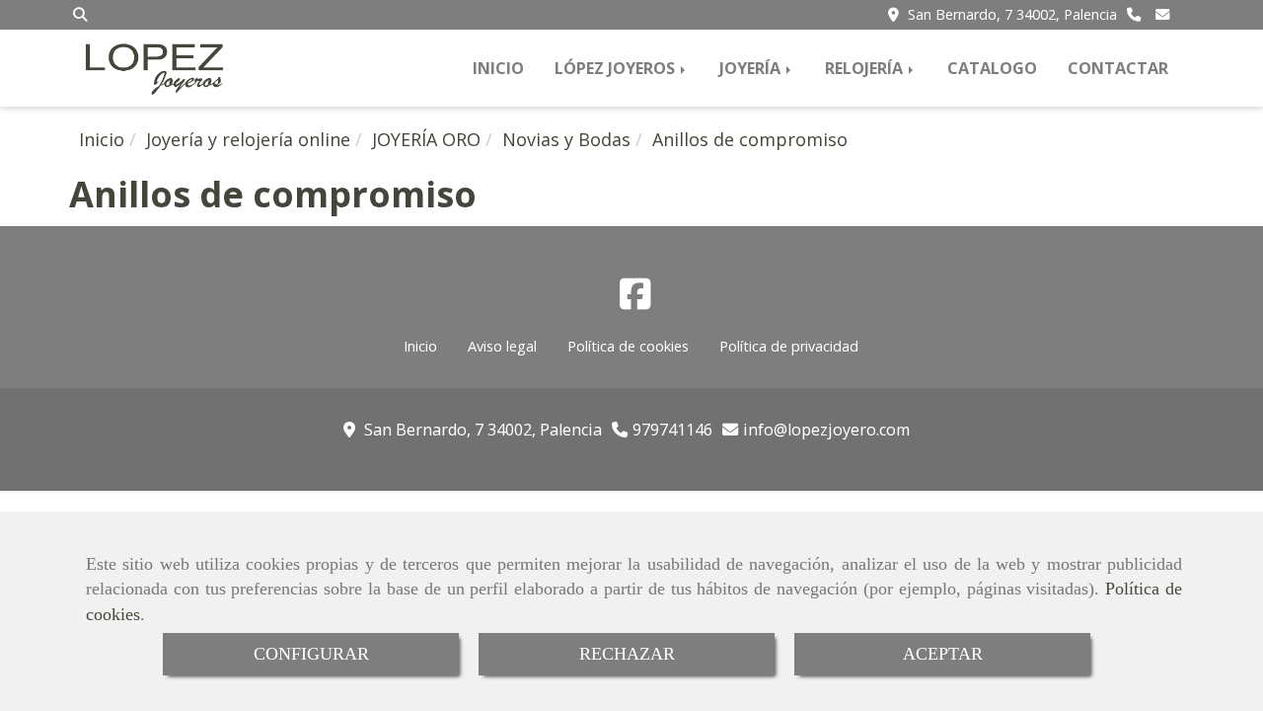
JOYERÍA (751, 68)
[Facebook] (635, 300)
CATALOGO (992, 68)
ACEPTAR (943, 654)
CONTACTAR (1118, 68)
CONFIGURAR (311, 654)
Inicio (420, 346)
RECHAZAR (627, 654)
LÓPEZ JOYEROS (617, 68)
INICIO (498, 68)
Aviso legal (502, 346)
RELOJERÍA (866, 68)
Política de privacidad (788, 346)
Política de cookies (628, 346)
